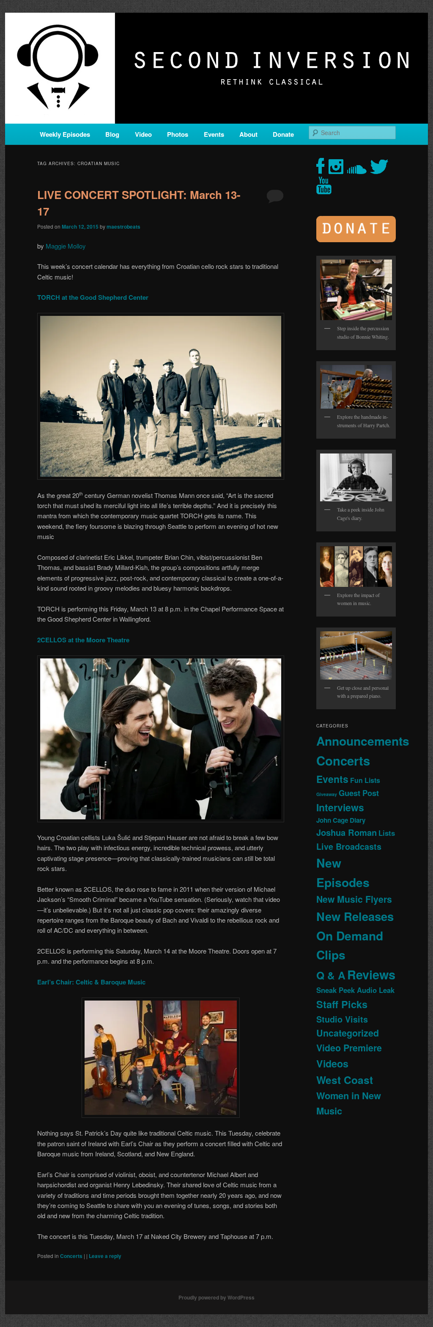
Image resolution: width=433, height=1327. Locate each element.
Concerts (71, 1256)
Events (214, 134)
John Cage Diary (340, 820)
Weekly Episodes (65, 134)
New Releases (355, 916)
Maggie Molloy (66, 245)
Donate (283, 134)
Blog (112, 134)
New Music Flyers (354, 899)
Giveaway (326, 794)
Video (143, 134)
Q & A (330, 975)
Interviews (340, 807)
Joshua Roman (346, 832)
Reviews (371, 974)
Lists (386, 833)
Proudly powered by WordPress (216, 1297)
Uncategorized (347, 1032)
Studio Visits (342, 1019)
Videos (332, 1063)
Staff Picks (341, 1004)
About (248, 134)
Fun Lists (365, 780)
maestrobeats (123, 226)
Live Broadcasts (348, 846)
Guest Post (359, 793)
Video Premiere (349, 1047)
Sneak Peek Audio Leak (355, 990)
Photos (177, 134)
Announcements (362, 740)
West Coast (344, 1079)
